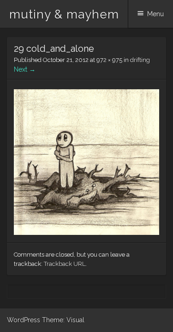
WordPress (23, 320)
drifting (140, 59)
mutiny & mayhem (64, 14)
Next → (25, 69)
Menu (155, 14)
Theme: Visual (63, 320)
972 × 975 (109, 59)
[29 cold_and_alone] (86, 232)
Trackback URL (64, 263)
